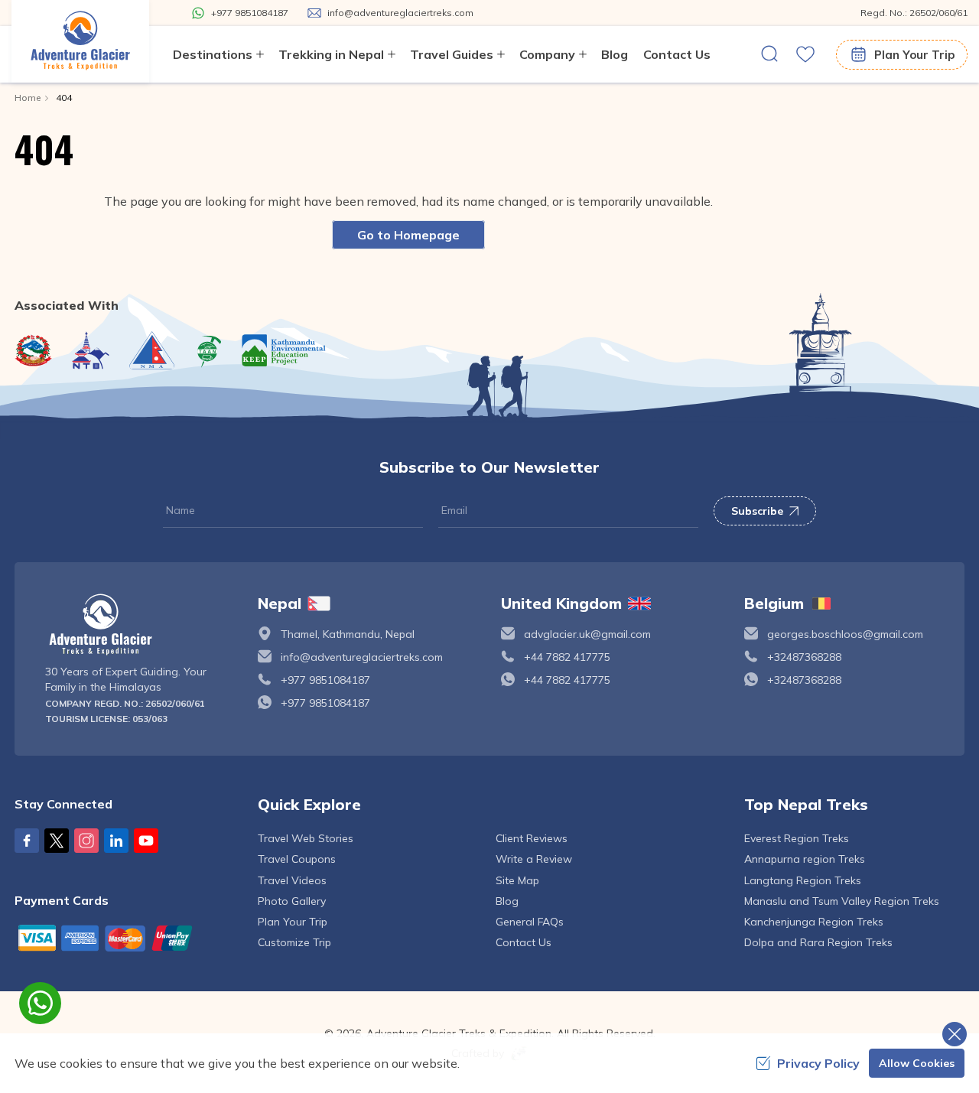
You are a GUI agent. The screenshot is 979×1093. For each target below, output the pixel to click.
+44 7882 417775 (567, 657)
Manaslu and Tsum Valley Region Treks (841, 901)
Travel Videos (292, 880)
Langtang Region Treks (802, 880)
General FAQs (530, 922)
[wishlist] (805, 54)
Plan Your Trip (914, 54)
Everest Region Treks (796, 838)
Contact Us (677, 54)
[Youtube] (146, 840)
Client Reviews (532, 838)
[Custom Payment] (125, 937)
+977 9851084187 (325, 680)
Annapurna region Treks (804, 859)
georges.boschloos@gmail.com (845, 634)
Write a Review (534, 859)
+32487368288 (804, 657)
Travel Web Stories (305, 838)
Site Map (517, 880)
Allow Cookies (917, 1063)
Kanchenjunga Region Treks (813, 922)
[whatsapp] (40, 1003)
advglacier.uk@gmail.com (587, 634)
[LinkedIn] (116, 840)
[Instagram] (86, 840)
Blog (614, 54)
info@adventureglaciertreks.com (362, 657)
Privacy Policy (818, 1063)
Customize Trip (294, 942)
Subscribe (757, 511)
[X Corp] (56, 840)
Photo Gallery (292, 901)
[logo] (140, 624)
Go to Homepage (408, 234)
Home (28, 97)
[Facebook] (27, 840)
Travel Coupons (297, 859)
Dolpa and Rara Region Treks (818, 942)
